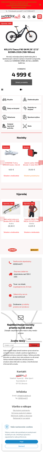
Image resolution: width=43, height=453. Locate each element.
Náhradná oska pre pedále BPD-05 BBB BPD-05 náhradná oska (11, 221)
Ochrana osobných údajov (21, 413)
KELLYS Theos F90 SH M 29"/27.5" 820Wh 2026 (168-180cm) (21, 50)
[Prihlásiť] (29, 16)
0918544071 (23, 398)
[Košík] (34, 16)
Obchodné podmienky (21, 410)
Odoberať (34, 345)
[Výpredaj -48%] (21, 34)
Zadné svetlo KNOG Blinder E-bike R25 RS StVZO (31, 165)
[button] (24, 16)
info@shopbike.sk (24, 396)
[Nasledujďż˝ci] (41, 162)
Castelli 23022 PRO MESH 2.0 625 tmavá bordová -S (32, 221)
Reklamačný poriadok (21, 418)
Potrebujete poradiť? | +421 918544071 (21, 11)
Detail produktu (21, 82)
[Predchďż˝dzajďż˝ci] (2, 162)
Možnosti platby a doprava (21, 416)
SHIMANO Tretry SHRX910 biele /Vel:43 (11, 164)
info (29, 339)
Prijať (21, 442)
